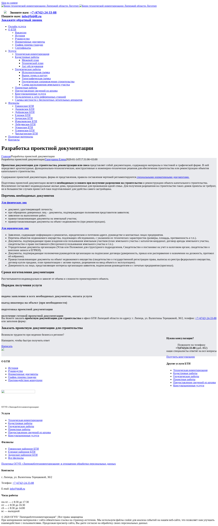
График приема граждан (22, 377)
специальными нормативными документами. (163, 177)
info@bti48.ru (32, 16)
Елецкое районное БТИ (21, 451)
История (13, 368)
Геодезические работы (186, 376)
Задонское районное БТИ (23, 454)
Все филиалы (16, 457)
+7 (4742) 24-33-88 (43, 12)
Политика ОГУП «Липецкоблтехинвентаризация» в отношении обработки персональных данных (58, 463)
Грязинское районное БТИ (23, 448)
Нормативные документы (23, 374)
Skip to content (9, 2)
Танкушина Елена (55, 159)
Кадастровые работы (185, 373)
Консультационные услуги (188, 385)
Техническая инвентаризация (190, 370)
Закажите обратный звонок (21, 20)
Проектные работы (184, 379)
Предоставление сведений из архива (194, 382)
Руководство (15, 371)
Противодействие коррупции (25, 380)
